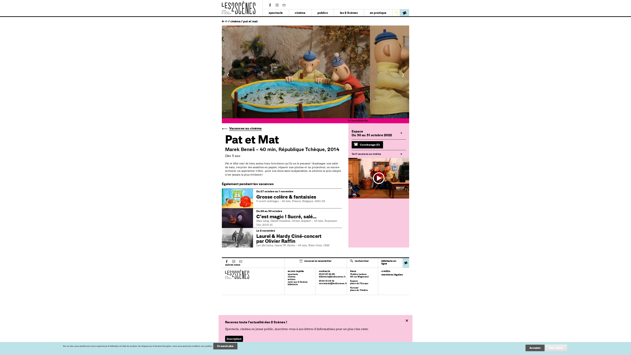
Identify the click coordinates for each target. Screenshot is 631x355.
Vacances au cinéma (245, 128)
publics (322, 12)
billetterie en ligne (388, 262)
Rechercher (362, 260)
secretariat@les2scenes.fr (333, 283)
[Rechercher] (397, 12)
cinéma (300, 12)
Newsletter (284, 5)
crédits (385, 271)
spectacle (276, 12)
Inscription (234, 339)
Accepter (535, 347)
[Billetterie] (404, 12)
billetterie (293, 284)
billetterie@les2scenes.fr (332, 276)
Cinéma (235, 21)
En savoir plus (225, 346)
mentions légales (392, 274)
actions (291, 279)
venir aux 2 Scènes (298, 282)
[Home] (238, 2)
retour (223, 20)
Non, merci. (556, 347)
